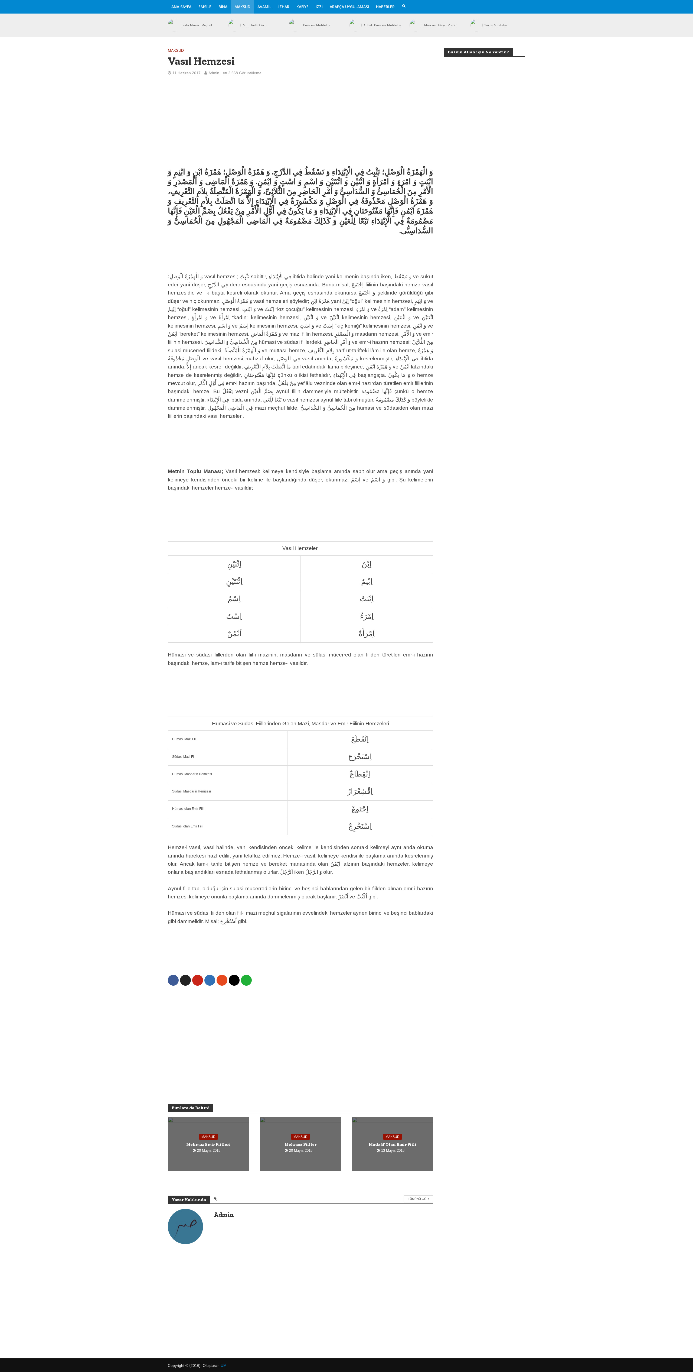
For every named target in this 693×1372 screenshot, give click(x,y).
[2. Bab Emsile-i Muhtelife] (296, 25)
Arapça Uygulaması (349, 6)
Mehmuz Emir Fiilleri (208, 1144)
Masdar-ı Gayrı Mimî (380, 25)
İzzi (319, 6)
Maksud (242, 6)
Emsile (204, 6)
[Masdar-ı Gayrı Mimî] (356, 25)
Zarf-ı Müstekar (437, 25)
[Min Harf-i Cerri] (175, 25)
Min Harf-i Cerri (196, 25)
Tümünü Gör (418, 1198)
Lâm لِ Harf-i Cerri (500, 25)
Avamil (264, 6)
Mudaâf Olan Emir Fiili (392, 1144)
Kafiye (302, 6)
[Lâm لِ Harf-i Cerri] (477, 25)
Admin (213, 73)
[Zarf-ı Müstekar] (417, 25)
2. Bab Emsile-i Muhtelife (323, 25)
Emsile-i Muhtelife (257, 25)
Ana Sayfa (181, 6)
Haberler (385, 6)
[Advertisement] (300, 121)
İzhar (283, 6)
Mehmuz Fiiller (300, 1144)
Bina (222, 6)
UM (224, 1365)
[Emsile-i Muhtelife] (235, 25)
